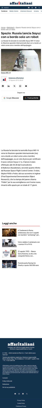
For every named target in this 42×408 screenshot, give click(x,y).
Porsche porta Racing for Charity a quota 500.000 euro (28, 264)
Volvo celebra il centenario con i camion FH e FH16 (29, 243)
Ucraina (36, 11)
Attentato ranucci (26, 11)
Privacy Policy (21, 400)
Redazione (5, 384)
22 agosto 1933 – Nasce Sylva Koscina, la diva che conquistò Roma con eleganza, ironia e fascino (27, 253)
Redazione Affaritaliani (16, 78)
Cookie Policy (21, 403)
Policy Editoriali (7, 381)
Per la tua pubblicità (8, 387)
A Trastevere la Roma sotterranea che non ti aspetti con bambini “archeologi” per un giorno (28, 232)
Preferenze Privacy (21, 406)
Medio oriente (13, 11)
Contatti (5, 378)
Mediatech (10, 28)
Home (3, 28)
